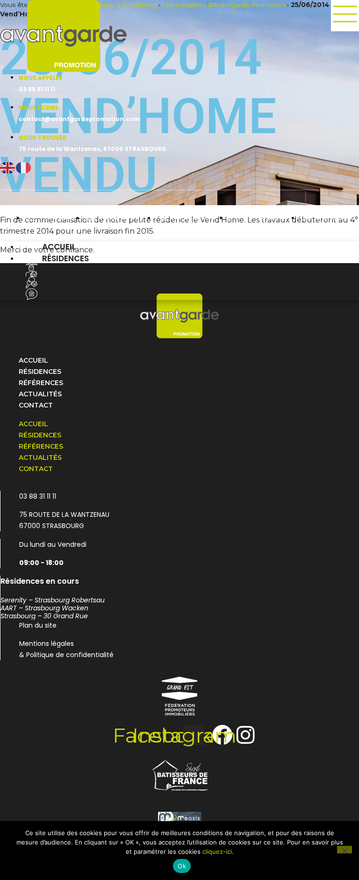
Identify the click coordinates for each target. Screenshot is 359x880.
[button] (179, 236)
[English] (8, 167)
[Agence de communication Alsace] (179, 818)
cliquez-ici (217, 851)
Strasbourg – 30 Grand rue (44, 616)
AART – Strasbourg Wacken (44, 608)
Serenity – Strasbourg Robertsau (52, 600)
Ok (182, 866)
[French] (24, 167)
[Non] (344, 849)
